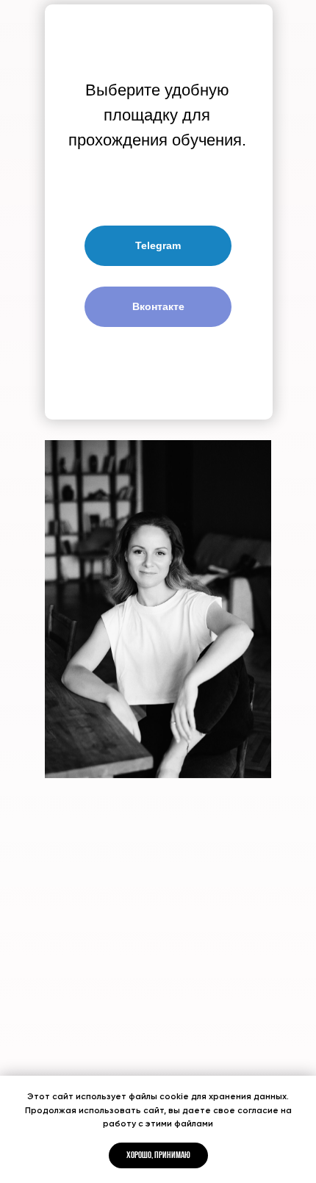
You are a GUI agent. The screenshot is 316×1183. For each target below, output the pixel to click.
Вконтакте (158, 306)
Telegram (158, 245)
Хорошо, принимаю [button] (158, 1155)
